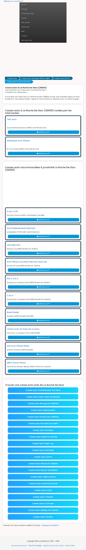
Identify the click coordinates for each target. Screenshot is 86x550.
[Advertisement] (43, 59)
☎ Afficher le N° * (44, 132)
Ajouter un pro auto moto (54, 545)
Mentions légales (35, 545)
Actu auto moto (26, 40)
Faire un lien (70, 545)
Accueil (23, 5)
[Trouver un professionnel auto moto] (13, 1)
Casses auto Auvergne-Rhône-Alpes (35, 78)
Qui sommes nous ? (19, 545)
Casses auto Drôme (62, 78)
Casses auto (12, 78)
